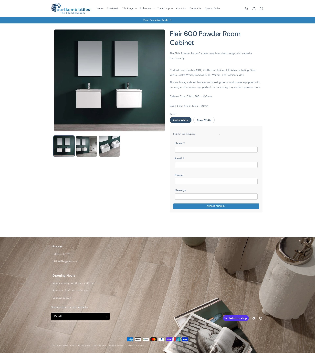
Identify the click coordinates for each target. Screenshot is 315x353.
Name (180, 143)
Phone (179, 175)
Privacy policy (84, 345)
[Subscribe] (106, 317)
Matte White (180, 120)
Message (180, 190)
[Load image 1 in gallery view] (63, 146)
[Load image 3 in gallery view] (109, 146)
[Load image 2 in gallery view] (86, 146)
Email (179, 158)
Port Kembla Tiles (66, 345)
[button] (129, 8)
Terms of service (116, 345)
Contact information (135, 345)
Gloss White (204, 120)
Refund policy (100, 345)
